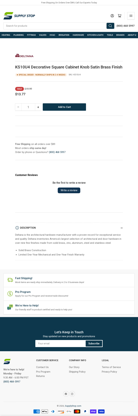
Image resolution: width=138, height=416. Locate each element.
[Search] (110, 26)
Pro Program (43, 371)
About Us (132, 35)
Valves (42, 35)
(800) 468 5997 (57, 152)
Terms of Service (111, 367)
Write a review (69, 190)
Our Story (74, 367)
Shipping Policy (77, 371)
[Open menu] (131, 15)
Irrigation (64, 35)
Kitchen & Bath (95, 35)
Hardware (78, 35)
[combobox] (59, 25)
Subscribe (93, 343)
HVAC (52, 35)
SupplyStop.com (73, 406)
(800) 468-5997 (11, 381)
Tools (110, 35)
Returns (40, 376)
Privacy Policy (109, 371)
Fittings (31, 35)
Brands (120, 35)
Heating (6, 35)
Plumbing (18, 35)
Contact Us (42, 367)
